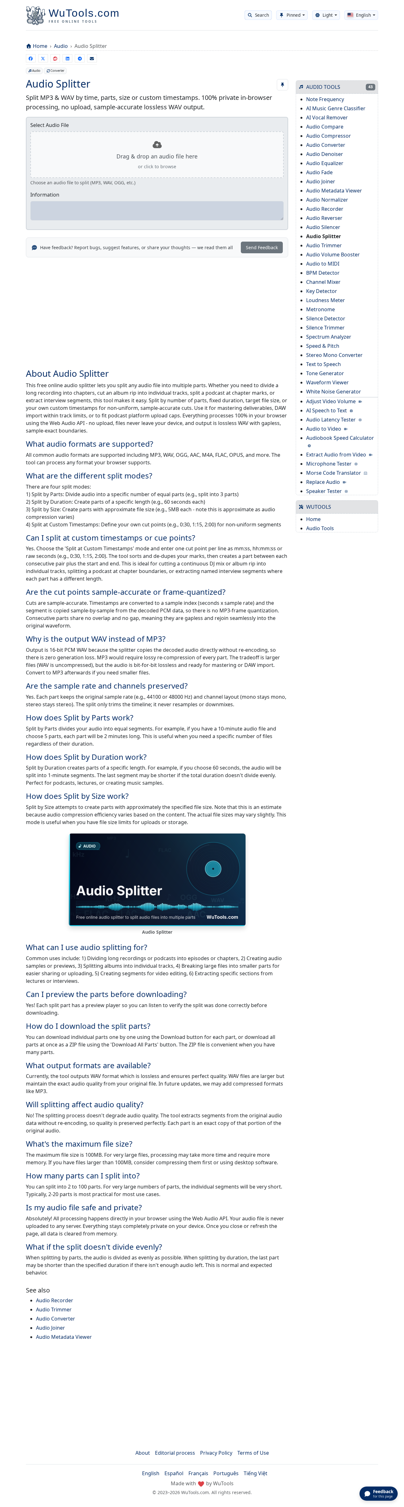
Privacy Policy (216, 1452)
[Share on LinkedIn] (67, 58)
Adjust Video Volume (331, 401)
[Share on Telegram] (80, 58)
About (142, 1452)
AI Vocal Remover (327, 117)
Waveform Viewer (327, 382)
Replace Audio (323, 481)
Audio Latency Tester (331, 419)
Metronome (320, 309)
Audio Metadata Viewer (64, 1336)
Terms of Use (253, 1452)
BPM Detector (323, 272)
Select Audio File (49, 125)
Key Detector (321, 291)
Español (173, 1473)
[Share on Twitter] (43, 58)
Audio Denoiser (324, 154)
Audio (61, 46)
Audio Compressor (328, 135)
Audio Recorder (54, 1300)
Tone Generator (325, 373)
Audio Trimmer (54, 1309)
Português (226, 1473)
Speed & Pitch (322, 345)
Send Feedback (262, 247)
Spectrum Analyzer (328, 336)
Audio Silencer (323, 227)
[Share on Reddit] (55, 58)
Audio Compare (324, 126)
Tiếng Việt (255, 1473)
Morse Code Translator (334, 472)
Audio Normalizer (327, 199)
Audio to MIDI (322, 263)
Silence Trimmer (325, 327)
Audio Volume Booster (333, 254)
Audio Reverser (324, 218)
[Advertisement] (157, 309)
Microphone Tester (329, 463)
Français (198, 1473)
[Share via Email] (92, 58)
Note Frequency (325, 99)
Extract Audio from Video (336, 454)
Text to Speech (323, 364)
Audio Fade (319, 172)
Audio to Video (324, 428)
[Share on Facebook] (31, 58)
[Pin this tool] (282, 84)
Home (40, 46)
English (150, 1473)
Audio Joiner (50, 1327)
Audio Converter (55, 1318)
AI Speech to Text (327, 410)
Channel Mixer (323, 281)
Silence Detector (325, 318)
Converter (57, 71)
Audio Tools (320, 528)
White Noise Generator (333, 391)
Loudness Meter (325, 300)
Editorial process (175, 1452)
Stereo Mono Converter (334, 355)
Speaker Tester (324, 491)
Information (44, 194)
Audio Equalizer (324, 163)
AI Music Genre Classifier (335, 108)
